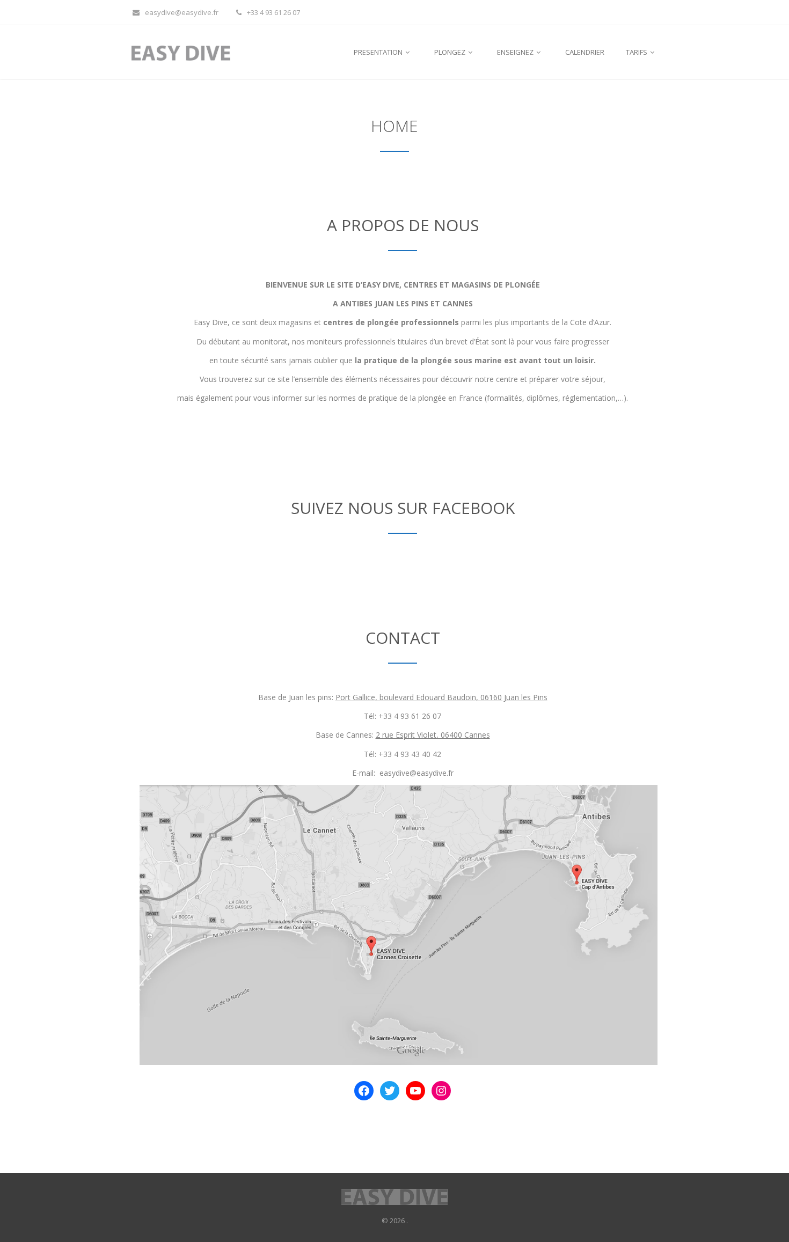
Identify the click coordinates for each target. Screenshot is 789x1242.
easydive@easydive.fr (181, 12)
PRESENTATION (379, 52)
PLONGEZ (450, 52)
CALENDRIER (584, 52)
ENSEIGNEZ (516, 52)
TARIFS (637, 52)
